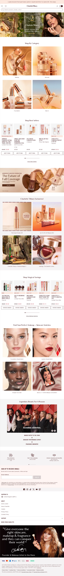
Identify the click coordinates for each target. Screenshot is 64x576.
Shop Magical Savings (32, 316)
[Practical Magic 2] (32, 24)
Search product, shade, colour (13, 9)
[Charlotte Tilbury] (32, 6)
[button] (3, 9)
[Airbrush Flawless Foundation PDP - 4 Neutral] (32, 180)
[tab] (31, 464)
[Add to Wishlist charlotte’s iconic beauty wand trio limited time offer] (48, 282)
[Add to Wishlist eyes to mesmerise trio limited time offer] (23, 282)
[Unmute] (55, 431)
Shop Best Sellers (32, 161)
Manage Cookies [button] (40, 570)
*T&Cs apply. (4, 482)
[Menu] (2, 6)
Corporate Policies (31, 570)
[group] (6, 139)
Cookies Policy (5, 514)
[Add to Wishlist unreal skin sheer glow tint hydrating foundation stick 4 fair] (23, 125)
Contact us (39, 567)
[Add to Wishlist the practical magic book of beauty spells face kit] (11, 282)
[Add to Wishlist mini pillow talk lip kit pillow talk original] (48, 125)
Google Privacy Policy (27, 572)
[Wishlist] (6, 6)
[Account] (57, 6)
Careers (3, 509)
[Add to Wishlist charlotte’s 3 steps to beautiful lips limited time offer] (61, 282)
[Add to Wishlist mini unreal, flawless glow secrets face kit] (36, 282)
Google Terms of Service (39, 572)
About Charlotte (5, 506)
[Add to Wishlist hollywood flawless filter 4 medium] (36, 125)
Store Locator (4, 503)
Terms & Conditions (21, 570)
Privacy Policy (11, 484)
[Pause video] (52, 431)
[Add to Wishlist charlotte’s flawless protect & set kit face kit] (61, 125)
